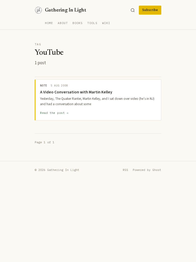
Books (77, 23)
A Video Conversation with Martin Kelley (76, 92)
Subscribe (150, 10)
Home (49, 23)
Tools (92, 23)
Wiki (106, 23)
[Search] (132, 10)
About (63, 23)
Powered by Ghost (147, 170)
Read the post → (54, 113)
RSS (125, 170)
